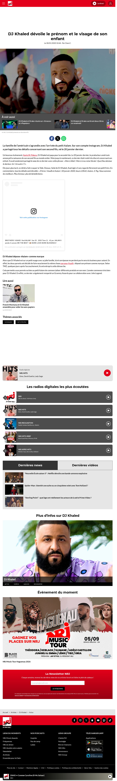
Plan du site (11, 768)
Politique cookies (53, 768)
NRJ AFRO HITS (24, 449)
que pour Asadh (67, 263)
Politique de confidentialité (71, 768)
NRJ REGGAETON (25, 423)
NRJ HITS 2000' (24, 436)
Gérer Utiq (88, 768)
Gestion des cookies (101, 768)
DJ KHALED (30, 247)
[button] (58, 81)
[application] (57, 81)
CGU (42, 768)
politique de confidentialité (32, 695)
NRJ (20, 396)
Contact (21, 768)
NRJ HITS (23, 373)
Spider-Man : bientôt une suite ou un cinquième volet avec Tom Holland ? (56, 485)
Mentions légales (32, 768)
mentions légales (19, 695)
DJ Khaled (10, 579)
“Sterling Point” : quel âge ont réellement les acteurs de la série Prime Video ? (58, 498)
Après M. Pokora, (30, 155)
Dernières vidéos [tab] (85, 465)
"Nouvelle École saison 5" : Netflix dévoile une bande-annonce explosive (56, 473)
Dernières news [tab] (30, 465)
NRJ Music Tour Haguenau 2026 (17, 661)
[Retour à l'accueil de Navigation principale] (10, 3)
